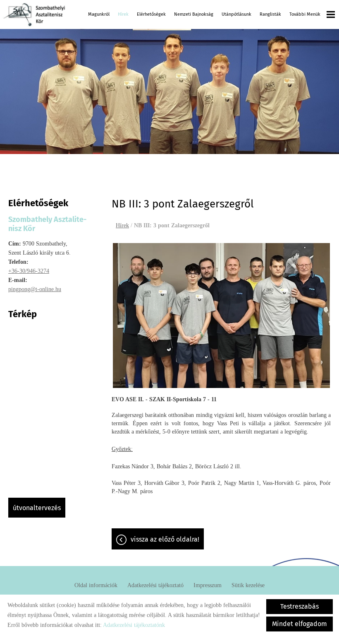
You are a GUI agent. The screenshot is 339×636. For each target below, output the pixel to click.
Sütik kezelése (248, 585)
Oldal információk (95, 585)
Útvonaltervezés (37, 508)
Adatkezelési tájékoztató (155, 585)
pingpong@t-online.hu (34, 289)
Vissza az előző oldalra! (165, 539)
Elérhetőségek (151, 14)
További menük (304, 14)
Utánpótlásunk (236, 14)
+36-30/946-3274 (28, 271)
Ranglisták (270, 14)
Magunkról (99, 14)
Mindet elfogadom (299, 624)
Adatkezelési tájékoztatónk (134, 625)
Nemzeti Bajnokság (193, 14)
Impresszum (207, 585)
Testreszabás (299, 606)
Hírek (123, 14)
